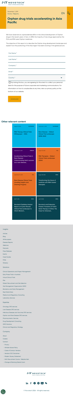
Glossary (5, 263)
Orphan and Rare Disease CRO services (15, 315)
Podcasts (5, 248)
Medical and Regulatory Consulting (13, 295)
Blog (4, 236)
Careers (5, 339)
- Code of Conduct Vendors (11, 350)
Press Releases (7, 251)
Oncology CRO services (10, 306)
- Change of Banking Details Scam (14, 362)
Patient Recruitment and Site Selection (14, 283)
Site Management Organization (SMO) (14, 286)
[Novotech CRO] (36, 375)
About (5, 336)
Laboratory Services (9, 298)
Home (10, 14)
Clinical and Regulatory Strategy (13, 327)
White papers (7, 239)
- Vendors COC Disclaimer (11, 353)
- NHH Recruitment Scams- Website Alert (16, 359)
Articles (5, 233)
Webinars (6, 245)
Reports (16, 14)
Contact (5, 341)
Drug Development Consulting (12, 321)
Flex (4, 280)
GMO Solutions (7, 324)
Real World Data (8, 292)
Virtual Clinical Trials (9, 277)
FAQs (4, 260)
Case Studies (7, 257)
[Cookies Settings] (3, 391)
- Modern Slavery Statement (12, 356)
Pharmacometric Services (10, 318)
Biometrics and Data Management (13, 289)
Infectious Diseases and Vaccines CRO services (17, 312)
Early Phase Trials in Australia (11, 274)
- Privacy (6, 344)
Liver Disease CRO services (11, 309)
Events (5, 254)
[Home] (13, 3)
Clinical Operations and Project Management (17, 271)
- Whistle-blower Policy (10, 347)
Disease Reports (8, 242)
